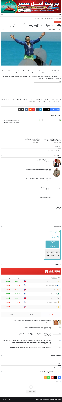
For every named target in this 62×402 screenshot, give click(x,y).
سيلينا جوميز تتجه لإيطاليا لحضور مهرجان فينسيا (32, 140)
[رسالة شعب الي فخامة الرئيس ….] (57, 163)
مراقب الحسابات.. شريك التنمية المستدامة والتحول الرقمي (38, 327)
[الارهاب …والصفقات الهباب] (57, 191)
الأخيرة (51, 315)
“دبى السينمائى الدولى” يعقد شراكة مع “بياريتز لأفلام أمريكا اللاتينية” (52, 140)
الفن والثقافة (52, 18)
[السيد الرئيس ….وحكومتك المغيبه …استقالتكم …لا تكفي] (57, 182)
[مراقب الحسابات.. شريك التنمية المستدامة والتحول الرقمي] (57, 329)
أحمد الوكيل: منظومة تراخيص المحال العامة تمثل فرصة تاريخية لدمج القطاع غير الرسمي (30, 347)
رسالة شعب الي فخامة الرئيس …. (43, 160)
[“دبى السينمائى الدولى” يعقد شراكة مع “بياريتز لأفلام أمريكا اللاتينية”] (51, 128)
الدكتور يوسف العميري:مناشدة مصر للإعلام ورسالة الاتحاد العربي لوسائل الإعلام (32, 320)
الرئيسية (58, 18)
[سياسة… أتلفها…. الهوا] (57, 201)
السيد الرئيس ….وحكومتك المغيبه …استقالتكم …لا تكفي (38, 179)
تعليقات (11, 315)
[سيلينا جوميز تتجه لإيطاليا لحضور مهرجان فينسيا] (31, 128)
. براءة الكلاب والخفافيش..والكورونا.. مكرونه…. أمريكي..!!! (38, 169)
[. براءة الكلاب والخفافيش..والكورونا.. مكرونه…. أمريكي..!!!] (57, 172)
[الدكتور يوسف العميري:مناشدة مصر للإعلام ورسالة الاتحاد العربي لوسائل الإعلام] (57, 322)
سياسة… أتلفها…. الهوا (45, 197)
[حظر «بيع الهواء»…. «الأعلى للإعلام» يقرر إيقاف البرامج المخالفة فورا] (57, 336)
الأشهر (31, 315)
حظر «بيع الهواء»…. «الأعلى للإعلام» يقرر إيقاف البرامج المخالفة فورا (35, 334)
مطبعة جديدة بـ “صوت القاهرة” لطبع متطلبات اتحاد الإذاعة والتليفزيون (11, 121)
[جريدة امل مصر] (31, 6)
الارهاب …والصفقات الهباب (45, 188)
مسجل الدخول (52, 151)
